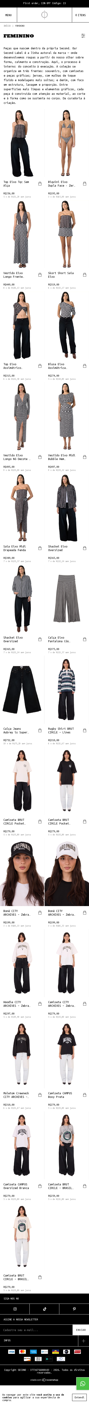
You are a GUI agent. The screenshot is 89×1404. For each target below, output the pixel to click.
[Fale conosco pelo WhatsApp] (82, 1383)
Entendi (79, 1397)
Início (7, 26)
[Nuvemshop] (44, 1380)
